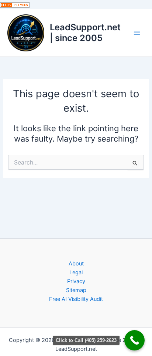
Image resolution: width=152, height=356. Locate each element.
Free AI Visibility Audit (76, 299)
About (76, 263)
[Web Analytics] (15, 4)
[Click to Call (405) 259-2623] (134, 340)
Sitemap (76, 290)
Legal (76, 272)
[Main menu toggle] (137, 33)
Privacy (76, 281)
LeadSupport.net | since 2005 (85, 32)
